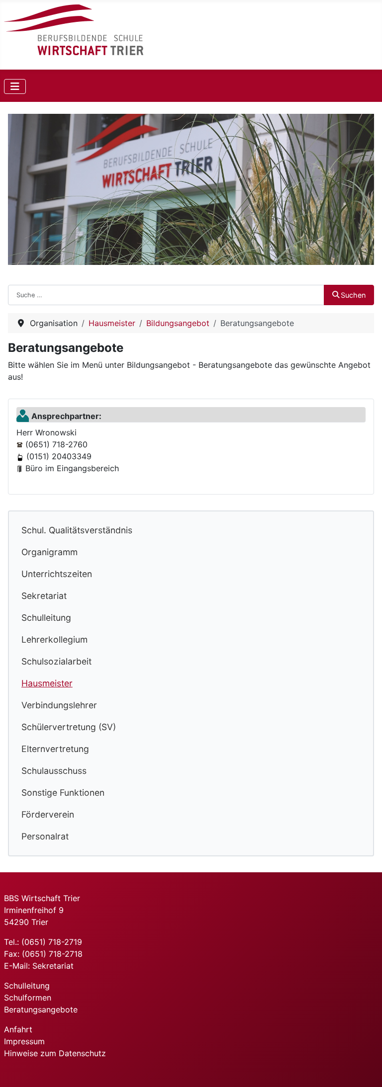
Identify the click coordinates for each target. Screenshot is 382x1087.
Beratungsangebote (41, 1009)
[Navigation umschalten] (15, 86)
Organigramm (49, 552)
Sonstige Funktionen (62, 792)
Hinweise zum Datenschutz (55, 1053)
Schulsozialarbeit (56, 661)
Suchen (353, 295)
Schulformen (27, 998)
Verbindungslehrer (59, 705)
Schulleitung (46, 617)
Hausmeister (47, 683)
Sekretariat (44, 595)
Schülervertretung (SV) (68, 727)
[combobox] (166, 295)
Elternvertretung (55, 749)
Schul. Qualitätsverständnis (76, 530)
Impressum (24, 1041)
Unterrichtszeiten (56, 574)
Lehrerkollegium (54, 639)
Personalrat (45, 836)
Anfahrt (18, 1029)
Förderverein (47, 814)
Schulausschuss (54, 770)
